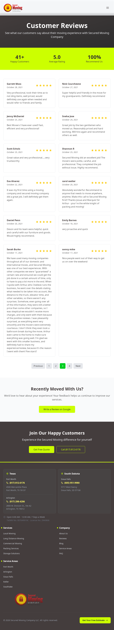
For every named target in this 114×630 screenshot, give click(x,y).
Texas (13, 473)
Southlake (8, 586)
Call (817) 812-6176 (70, 449)
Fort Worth (8, 566)
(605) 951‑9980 (72, 482)
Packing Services (11, 548)
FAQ (61, 553)
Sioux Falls (8, 576)
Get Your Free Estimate (93, 620)
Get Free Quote (42, 449)
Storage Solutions (11, 553)
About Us (63, 533)
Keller (6, 581)
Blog (61, 543)
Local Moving (9, 533)
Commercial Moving (12, 543)
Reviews (63, 538)
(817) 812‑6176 (17, 482)
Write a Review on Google (57, 409)
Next (78, 365)
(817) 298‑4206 (17, 501)
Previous (38, 365)
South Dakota (72, 473)
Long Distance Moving (13, 538)
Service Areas (65, 548)
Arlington (7, 571)
